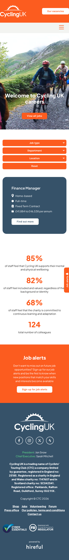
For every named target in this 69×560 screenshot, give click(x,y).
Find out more (25, 221)
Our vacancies (55, 11)
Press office (11, 510)
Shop (16, 506)
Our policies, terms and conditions (43, 510)
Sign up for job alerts (34, 389)
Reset (34, 166)
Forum (53, 506)
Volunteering (38, 506)
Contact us (34, 514)
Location (34, 158)
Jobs (24, 506)
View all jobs (34, 115)
